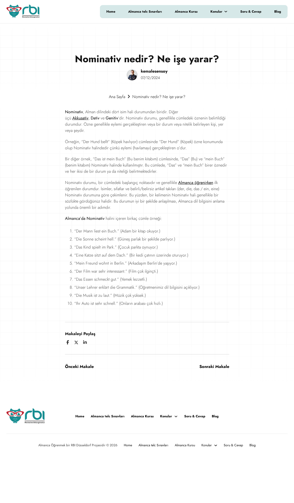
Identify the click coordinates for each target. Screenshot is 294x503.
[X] (76, 342)
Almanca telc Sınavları (145, 11)
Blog (277, 11)
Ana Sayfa (117, 97)
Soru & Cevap (250, 11)
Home (110, 11)
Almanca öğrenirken (195, 183)
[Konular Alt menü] (228, 11)
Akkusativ (80, 118)
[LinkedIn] (85, 342)
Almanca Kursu (186, 11)
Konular (216, 11)
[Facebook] (68, 342)
